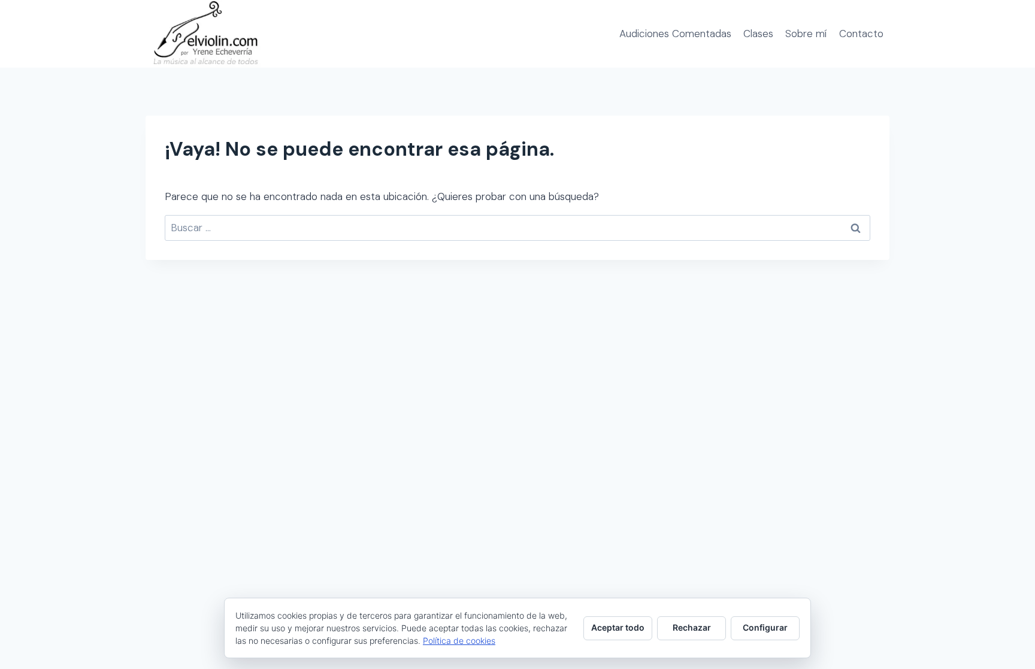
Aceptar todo (617, 627)
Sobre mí (806, 33)
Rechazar (692, 627)
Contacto (861, 33)
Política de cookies (459, 640)
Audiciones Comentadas (675, 33)
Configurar (765, 627)
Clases (758, 33)
